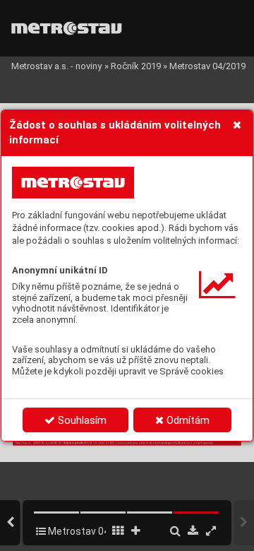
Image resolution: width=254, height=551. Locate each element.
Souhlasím (81, 420)
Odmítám (187, 420)
